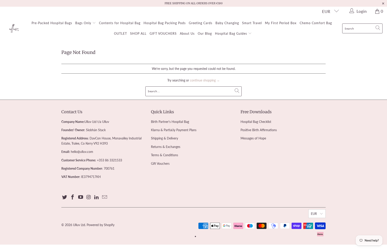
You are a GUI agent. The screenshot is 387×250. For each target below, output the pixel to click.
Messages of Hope (253, 138)
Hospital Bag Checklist (256, 122)
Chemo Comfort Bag (316, 23)
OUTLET (120, 33)
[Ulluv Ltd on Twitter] (64, 197)
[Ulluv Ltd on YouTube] (80, 197)
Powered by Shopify (100, 225)
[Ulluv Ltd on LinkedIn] (96, 197)
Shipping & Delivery (164, 138)
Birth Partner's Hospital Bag (170, 122)
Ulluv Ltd (79, 225)
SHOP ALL (138, 33)
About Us (187, 33)
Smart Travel (252, 23)
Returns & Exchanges (165, 147)
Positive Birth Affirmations (259, 130)
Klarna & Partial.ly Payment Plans (173, 130)
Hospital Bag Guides (231, 33)
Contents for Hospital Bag (119, 23)
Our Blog (205, 33)
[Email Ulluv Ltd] (104, 197)
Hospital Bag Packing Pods (165, 23)
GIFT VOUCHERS (163, 33)
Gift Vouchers (160, 163)
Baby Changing (227, 23)
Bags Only (83, 23)
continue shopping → (205, 80)
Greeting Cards (200, 23)
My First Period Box (281, 23)
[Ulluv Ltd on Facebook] (72, 197)
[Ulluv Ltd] (14, 29)
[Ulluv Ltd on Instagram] (88, 197)
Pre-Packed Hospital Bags (52, 23)
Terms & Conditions (164, 155)
